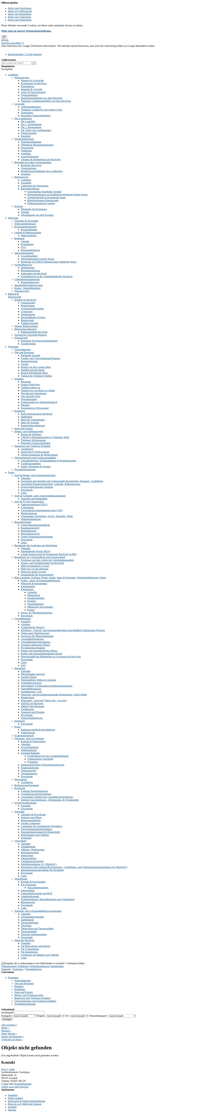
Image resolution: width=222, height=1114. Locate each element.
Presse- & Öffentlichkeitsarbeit (36, 612)
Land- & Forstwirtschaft (33, 92)
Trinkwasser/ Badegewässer (35, 633)
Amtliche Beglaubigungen (34, 791)
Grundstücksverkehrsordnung (36, 794)
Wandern (19, 378)
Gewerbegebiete (29, 256)
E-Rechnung (27, 507)
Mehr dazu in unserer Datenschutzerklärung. (26, 31)
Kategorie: (6, 1015)
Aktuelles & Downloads (33, 814)
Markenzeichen (29, 235)
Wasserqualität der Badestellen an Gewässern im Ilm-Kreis (51, 656)
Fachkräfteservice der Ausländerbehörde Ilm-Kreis (46, 276)
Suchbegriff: (7, 1012)
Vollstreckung (28, 732)
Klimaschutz (27, 589)
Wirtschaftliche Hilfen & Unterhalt (38, 680)
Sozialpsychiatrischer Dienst (35, 645)
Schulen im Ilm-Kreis (25, 299)
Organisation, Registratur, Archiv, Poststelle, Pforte (47, 516)
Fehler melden (15, 1098)
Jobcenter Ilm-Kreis (24, 940)
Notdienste (26, 150)
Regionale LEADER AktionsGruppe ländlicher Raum (48, 261)
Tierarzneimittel (29, 931)
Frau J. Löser (8, 1069)
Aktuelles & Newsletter (26, 220)
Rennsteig (26, 381)
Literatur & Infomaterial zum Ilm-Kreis (41, 159)
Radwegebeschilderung (33, 425)
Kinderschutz (27, 697)
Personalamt (20, 779)
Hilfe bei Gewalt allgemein (34, 568)
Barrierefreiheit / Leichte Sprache (25, 54)
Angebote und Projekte (33, 712)
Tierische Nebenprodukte (34, 934)
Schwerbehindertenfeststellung (36, 829)
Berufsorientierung (30, 270)
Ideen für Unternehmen (33, 419)
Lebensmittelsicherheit (32, 916)
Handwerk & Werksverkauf (35, 452)
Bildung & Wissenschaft (14, 295)
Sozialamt (19, 811)
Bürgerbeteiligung (30, 188)
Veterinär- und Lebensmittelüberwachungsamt (37, 911)
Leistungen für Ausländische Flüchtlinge (41, 826)
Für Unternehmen (30, 949)
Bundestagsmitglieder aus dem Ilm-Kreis (41, 98)
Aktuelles (26, 478)
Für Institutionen (29, 952)
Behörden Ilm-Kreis (31, 165)
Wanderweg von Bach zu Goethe (38, 390)
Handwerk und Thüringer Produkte (32, 446)
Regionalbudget (29, 229)
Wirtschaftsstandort (24, 253)
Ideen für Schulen (30, 422)
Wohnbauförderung (31, 519)
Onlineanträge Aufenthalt (40, 759)
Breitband (19, 238)
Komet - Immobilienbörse (27, 288)
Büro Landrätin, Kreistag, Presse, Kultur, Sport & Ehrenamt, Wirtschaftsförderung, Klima (60, 577)
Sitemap (12, 1109)
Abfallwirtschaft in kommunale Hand (46, 197)
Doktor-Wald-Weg (30, 384)
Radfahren (19, 411)
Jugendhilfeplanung (31, 688)
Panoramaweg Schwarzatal (35, 408)
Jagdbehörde (27, 919)
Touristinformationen (25, 469)
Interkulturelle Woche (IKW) (35, 551)
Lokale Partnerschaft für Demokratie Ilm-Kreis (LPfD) (49, 554)
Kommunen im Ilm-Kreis (34, 83)
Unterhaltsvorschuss (31, 683)
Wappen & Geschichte (32, 80)
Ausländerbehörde (30, 753)
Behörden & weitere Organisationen (32, 162)
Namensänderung (30, 767)
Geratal (24, 364)
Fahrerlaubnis (28, 890)
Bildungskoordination (25, 329)
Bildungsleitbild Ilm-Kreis (34, 332)
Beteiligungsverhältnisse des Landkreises (42, 171)
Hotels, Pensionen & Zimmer (36, 466)
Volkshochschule (29, 323)
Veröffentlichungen (24, 139)
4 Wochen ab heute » (12, 1039)
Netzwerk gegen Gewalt (33, 571)
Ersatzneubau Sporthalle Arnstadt (44, 191)
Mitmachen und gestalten (40, 606)
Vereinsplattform (29, 95)
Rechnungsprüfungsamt (26, 785)
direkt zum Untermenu (19, 17)
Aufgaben (26, 180)
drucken (24, 1086)
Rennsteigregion (29, 361)
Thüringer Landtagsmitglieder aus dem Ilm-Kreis (46, 101)
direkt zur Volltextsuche (20, 11)
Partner (31, 609)
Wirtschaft (13, 218)
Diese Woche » (9, 1033)
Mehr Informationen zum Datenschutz (20, 48)
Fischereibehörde (29, 922)
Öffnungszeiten (29, 133)
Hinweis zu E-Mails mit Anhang (24, 1104)
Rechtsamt (19, 788)
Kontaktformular (22, 1083)
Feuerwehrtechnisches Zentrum (37, 487)
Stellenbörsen (28, 267)
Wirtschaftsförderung (25, 223)
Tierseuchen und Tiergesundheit (37, 928)
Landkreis (13, 74)
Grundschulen (28, 302)
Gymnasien (27, 311)
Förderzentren (28, 314)
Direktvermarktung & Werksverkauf (39, 454)
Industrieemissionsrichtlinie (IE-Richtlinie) (42, 870)
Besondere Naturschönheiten (35, 115)
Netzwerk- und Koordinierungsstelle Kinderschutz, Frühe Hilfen (54, 694)
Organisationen (28, 168)
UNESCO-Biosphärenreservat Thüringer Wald (45, 437)
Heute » (5, 1027)
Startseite (6, 969)
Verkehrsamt (20, 878)
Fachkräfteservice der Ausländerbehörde (48, 756)
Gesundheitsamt (22, 618)
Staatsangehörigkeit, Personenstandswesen (42, 764)
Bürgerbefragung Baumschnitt (42, 200)
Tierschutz (26, 925)
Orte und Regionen (24, 352)
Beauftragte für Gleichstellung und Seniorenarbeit (39, 557)
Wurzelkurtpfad (29, 399)
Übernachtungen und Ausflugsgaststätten (35, 457)
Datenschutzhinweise (32, 718)
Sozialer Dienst (28, 677)
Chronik (25, 241)
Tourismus (13, 346)
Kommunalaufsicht (24, 735)
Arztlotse (25, 624)
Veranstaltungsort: (98, 1015)
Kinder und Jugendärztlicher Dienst (39, 650)
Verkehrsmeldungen (31, 142)
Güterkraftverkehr (30, 896)
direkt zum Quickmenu (19, 8)
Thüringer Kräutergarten (33, 440)
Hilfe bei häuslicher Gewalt (35, 566)
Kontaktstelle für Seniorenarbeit (37, 574)
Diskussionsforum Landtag (41, 203)
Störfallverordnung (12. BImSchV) (39, 864)
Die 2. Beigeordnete (31, 127)
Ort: (67, 1015)
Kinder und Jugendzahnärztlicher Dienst (41, 653)
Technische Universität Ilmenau (30, 335)
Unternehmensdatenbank (27, 279)
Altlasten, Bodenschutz (33, 849)
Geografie (19, 104)
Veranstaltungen (22, 349)
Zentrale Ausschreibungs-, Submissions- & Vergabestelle (50, 799)
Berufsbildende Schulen (33, 317)
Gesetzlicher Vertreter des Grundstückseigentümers (47, 797)
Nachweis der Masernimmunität (37, 636)
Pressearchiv (27, 147)
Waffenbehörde (29, 750)
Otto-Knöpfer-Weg (30, 396)
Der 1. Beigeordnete (31, 124)
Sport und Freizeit (23, 428)
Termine (25, 212)
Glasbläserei (27, 449)
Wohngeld (26, 838)
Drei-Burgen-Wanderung (33, 393)
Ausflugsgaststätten (31, 463)
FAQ (23, 247)
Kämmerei (19, 721)
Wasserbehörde (28, 858)
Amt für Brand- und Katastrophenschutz (35, 475)
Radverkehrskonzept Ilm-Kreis (36, 413)
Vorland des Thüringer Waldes (36, 375)
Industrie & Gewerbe (31, 89)
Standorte (26, 136)
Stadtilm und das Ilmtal (32, 370)
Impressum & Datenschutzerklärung (26, 1101)
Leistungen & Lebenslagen (34, 185)
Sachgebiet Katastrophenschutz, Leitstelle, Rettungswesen (50, 484)
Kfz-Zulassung (28, 884)
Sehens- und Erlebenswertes (28, 431)
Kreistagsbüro (28, 586)
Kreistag (18, 206)
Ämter (11, 472)
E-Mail (4, 1083)
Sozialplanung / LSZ (31, 691)
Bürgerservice (21, 177)
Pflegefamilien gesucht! (33, 674)
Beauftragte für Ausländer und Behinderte (35, 545)
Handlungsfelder (35, 598)
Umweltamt (20, 840)
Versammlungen (29, 773)
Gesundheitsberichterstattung (35, 642)
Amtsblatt (26, 153)
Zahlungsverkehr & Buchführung (38, 729)
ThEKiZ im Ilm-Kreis (32, 703)
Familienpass (27, 709)
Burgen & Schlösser (31, 434)
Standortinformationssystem (28, 285)
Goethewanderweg (30, 387)
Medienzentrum (29, 513)
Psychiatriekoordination (33, 647)
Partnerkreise (27, 86)
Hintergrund (33, 595)
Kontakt (12, 1107)
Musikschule (27, 320)
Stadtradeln (26, 416)
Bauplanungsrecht (30, 528)
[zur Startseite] (4, 40)
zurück (4, 1086)
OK (4, 37)
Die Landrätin (28, 121)
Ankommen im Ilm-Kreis (34, 273)
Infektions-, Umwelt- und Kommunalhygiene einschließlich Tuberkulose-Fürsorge (63, 630)
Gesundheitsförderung (32, 639)
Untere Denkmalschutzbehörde (37, 536)
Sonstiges (26, 174)
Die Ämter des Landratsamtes (36, 130)
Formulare (26, 182)
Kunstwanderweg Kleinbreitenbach (39, 402)
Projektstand (27, 244)
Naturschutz (27, 855)
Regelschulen (28, 305)
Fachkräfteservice (23, 264)
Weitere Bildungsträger (26, 326)
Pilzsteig (25, 405)
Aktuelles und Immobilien (34, 498)
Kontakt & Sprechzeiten (33, 741)
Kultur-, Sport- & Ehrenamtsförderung (40, 580)
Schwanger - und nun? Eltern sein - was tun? (44, 700)
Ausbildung (27, 782)
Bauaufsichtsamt (22, 522)
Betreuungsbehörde (31, 820)
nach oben (14, 1086)
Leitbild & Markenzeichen (27, 232)
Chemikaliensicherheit (32, 861)
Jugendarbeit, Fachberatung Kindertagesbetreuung (46, 685)
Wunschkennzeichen (37, 887)
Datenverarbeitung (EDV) (34, 504)
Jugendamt (19, 668)
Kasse (17, 726)
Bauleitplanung (28, 530)
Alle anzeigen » (9, 1025)
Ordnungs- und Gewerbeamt (29, 738)
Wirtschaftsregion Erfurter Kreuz (37, 259)
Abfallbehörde (28, 846)
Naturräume (27, 112)
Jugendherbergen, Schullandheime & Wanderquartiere (48, 460)
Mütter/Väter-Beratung (32, 706)
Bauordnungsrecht (30, 533)
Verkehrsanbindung (31, 106)
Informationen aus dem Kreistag (37, 215)
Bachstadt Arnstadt (30, 355)
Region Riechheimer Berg (34, 373)
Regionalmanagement (25, 226)
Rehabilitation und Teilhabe (35, 835)
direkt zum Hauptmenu (19, 14)
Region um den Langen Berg (36, 367)
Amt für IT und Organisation (29, 501)
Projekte (31, 601)
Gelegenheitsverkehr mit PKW (36, 893)
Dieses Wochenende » (12, 1036)
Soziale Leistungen (30, 823)
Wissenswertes (21, 77)
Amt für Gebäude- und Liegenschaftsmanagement (39, 495)
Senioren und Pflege (31, 817)
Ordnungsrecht (28, 770)
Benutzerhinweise (30, 282)
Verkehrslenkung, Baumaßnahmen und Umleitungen (48, 899)
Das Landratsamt (23, 118)
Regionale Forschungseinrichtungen (39, 340)
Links (24, 492)
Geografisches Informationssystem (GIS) (42, 510)
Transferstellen (28, 343)
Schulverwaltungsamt (25, 802)
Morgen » (6, 1030)
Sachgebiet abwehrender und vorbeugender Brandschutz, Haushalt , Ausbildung (62, 481)
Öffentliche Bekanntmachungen (37, 144)
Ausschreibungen (30, 156)
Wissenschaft (21, 337)
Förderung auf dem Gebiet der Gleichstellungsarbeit (47, 560)
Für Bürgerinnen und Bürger (35, 946)
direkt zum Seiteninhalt (19, 20)
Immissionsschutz (30, 852)
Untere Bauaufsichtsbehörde (35, 525)
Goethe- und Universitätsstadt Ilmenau (40, 358)
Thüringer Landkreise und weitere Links (41, 109)
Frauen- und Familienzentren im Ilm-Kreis (42, 563)
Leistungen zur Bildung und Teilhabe (40, 954)
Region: (41, 1015)
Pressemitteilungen (30, 250)
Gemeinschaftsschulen (32, 308)
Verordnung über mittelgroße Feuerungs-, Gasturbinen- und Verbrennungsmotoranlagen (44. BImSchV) (74, 867)
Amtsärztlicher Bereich (32, 627)
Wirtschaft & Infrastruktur (34, 583)
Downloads (27, 490)
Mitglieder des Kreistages (34, 209)
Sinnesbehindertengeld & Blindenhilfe (40, 832)
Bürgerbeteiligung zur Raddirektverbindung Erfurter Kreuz (57, 194)
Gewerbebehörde (30, 747)
